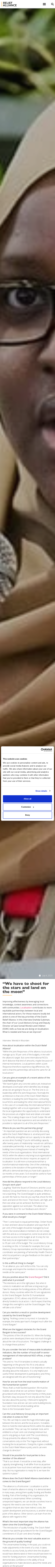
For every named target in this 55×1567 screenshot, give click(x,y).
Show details (41, 791)
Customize (26, 807)
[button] (44, 4)
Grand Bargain (36, 1277)
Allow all (27, 799)
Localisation (26, 1007)
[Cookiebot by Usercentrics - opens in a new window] (41, 750)
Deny (27, 815)
